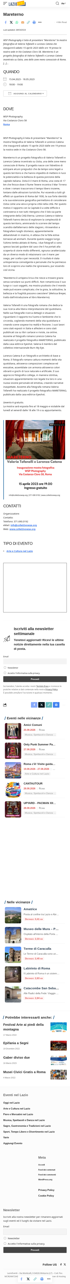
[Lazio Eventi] (17, 3)
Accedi (41, 1165)
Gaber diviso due (16, 1057)
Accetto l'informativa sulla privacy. (24, 673)
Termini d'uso (42, 686)
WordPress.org (45, 1179)
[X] (65, 1265)
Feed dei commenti (47, 1175)
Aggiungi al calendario (27, 94)
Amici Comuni (33, 725)
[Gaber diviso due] (58, 1060)
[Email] (22, 22)
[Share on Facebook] (5, 22)
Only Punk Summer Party (40, 744)
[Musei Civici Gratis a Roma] (58, 1074)
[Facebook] (61, 1265)
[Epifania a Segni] (58, 1046)
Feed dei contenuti (46, 1170)
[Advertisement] (35, 861)
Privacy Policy (51, 689)
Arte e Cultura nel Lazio (20, 551)
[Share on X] (11, 22)
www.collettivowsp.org (22, 529)
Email (5, 656)
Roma (6, 124)
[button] (6, 3)
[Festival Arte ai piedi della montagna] (58, 1027)
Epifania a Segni (15, 1043)
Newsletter (12, 667)
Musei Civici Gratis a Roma (24, 1072)
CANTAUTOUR (33, 783)
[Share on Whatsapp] (17, 22)
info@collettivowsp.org (24, 525)
